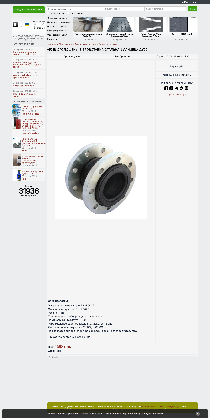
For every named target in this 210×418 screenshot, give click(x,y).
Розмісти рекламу (56, 30)
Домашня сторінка (57, 18)
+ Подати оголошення (29, 9)
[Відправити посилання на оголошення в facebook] (166, 89)
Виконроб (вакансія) (23, 85)
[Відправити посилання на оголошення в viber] (171, 89)
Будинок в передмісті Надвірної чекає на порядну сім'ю (28, 64)
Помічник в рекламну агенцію (24, 95)
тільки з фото (76, 13)
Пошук (192, 9)
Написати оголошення (58, 22)
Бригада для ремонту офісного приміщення (24, 53)
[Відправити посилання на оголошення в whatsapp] (186, 89)
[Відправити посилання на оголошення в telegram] (176, 89)
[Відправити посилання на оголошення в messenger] (182, 89)
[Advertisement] (122, 379)
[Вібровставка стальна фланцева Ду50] (101, 178)
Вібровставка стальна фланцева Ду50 (161, 406)
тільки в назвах (58, 13)
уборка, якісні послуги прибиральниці (25, 76)
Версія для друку (176, 94)
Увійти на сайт (189, 2)
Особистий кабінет (57, 34)
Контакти (52, 39)
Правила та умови (56, 26)
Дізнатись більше (155, 413)
